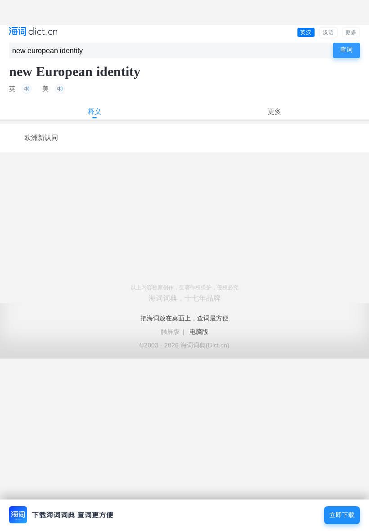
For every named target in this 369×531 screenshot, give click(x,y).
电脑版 (198, 331)
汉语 (328, 32)
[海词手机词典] (33, 32)
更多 (351, 32)
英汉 (306, 32)
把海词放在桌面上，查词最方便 (184, 318)
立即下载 (342, 515)
